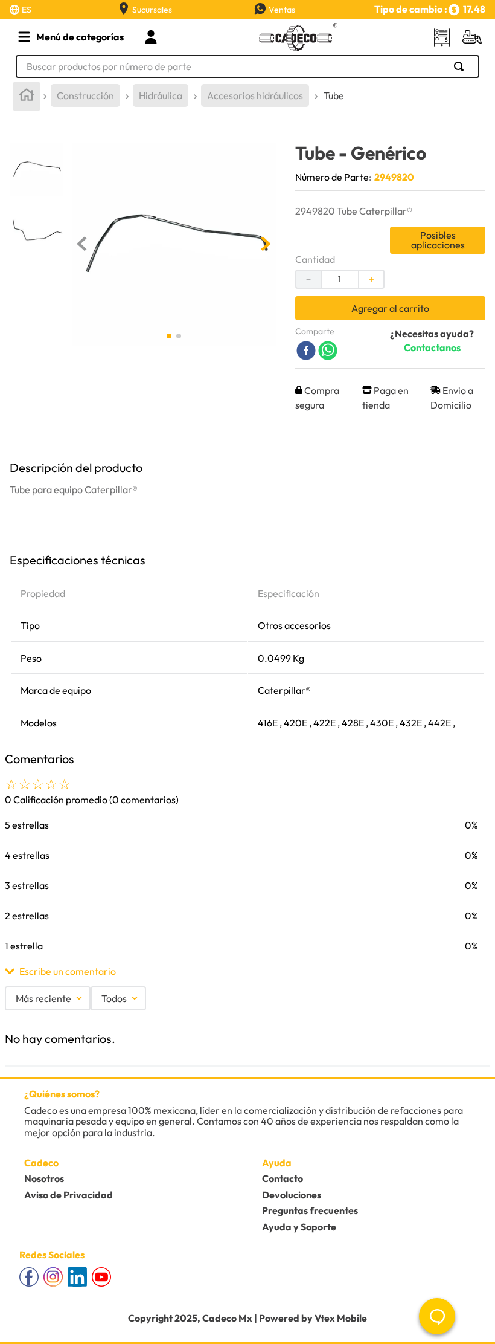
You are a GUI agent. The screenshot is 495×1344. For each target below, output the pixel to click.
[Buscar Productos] (461, 66)
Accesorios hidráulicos (255, 95)
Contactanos (432, 347)
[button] (247, 971)
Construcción (85, 95)
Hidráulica (160, 95)
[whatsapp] (327, 351)
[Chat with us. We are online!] (437, 1316)
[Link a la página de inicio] (26, 96)
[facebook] (306, 351)
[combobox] (247, 66)
